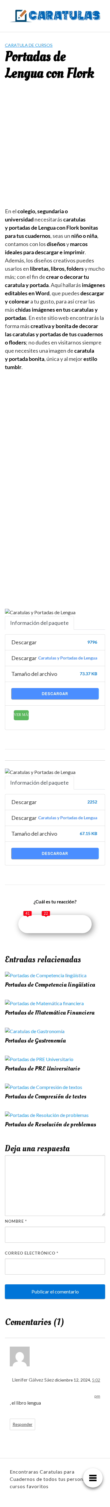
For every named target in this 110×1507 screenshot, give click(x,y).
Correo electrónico (31, 1253)
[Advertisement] (55, 149)
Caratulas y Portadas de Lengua (67, 658)
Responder (22, 1424)
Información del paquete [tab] (39, 622)
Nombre (16, 1221)
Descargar (55, 693)
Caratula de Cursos (29, 45)
